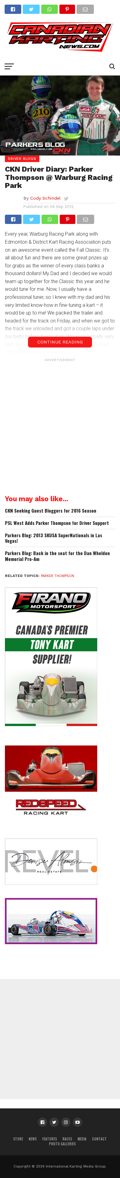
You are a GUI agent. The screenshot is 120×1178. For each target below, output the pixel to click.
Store (18, 1138)
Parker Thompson (57, 576)
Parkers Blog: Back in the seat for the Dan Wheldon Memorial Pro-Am (57, 556)
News (33, 1138)
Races (67, 1138)
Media (82, 1138)
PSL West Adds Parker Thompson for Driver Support (57, 523)
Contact (99, 1138)
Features (49, 1138)
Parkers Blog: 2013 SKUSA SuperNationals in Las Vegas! (53, 538)
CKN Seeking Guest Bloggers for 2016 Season (50, 511)
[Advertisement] (60, 425)
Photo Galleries (62, 1143)
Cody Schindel (45, 198)
